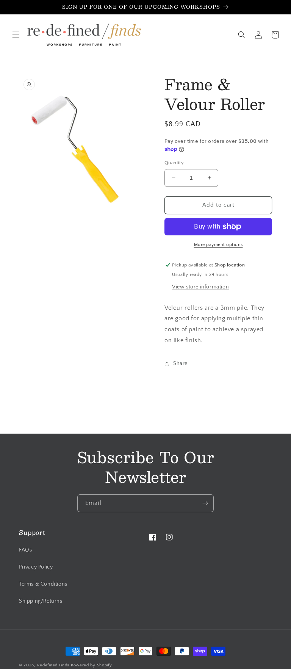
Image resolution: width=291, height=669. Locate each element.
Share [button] (180, 363)
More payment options (218, 244)
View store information (200, 287)
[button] (16, 35)
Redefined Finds (53, 665)
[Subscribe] (205, 503)
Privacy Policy (36, 567)
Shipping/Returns (41, 601)
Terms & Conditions (43, 584)
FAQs (25, 550)
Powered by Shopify (91, 665)
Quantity (174, 162)
